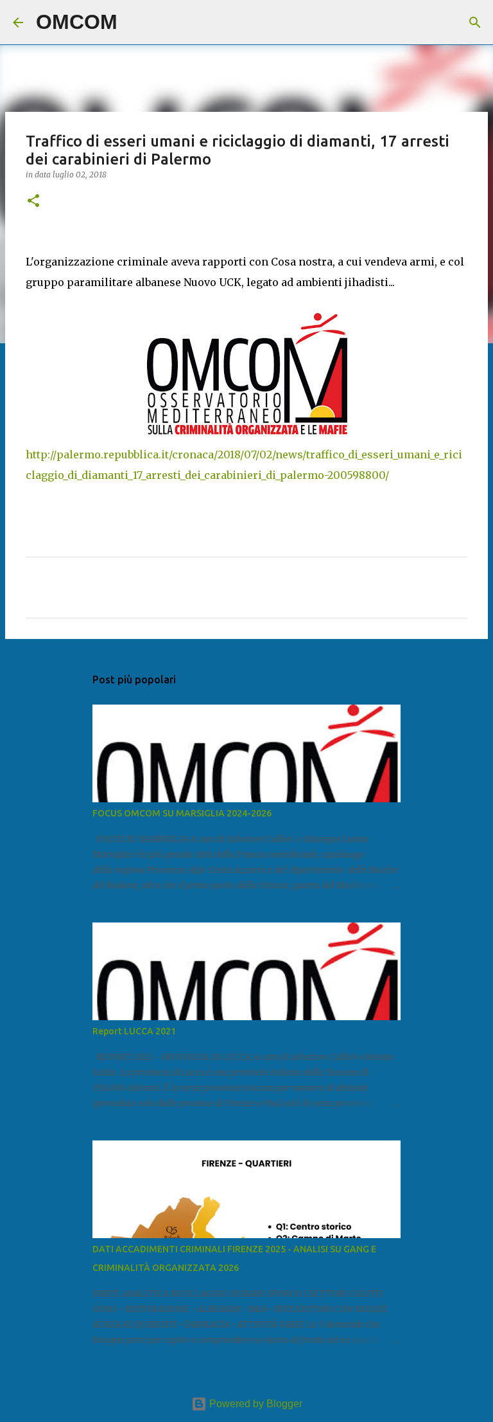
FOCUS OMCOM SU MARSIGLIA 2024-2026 (182, 813)
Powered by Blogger (254, 1403)
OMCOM (76, 21)
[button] (33, 201)
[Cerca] (135, 22)
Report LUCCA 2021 (134, 1031)
